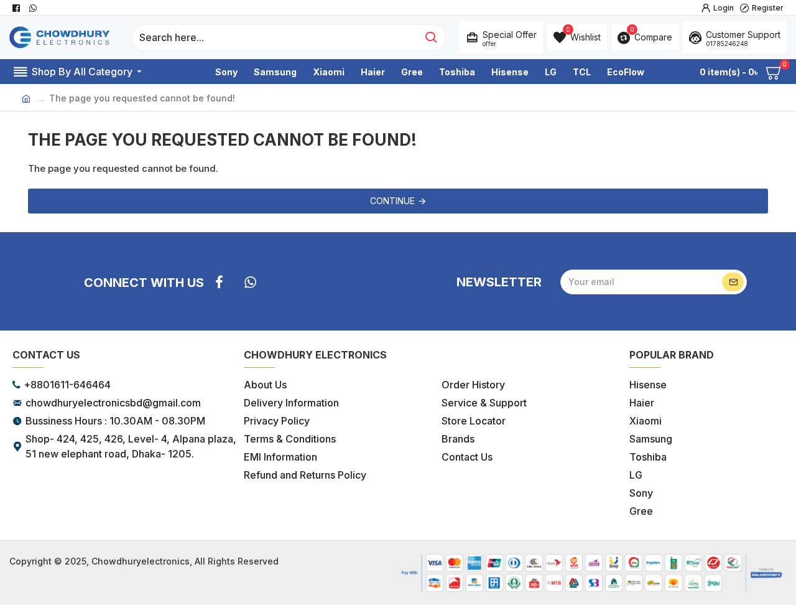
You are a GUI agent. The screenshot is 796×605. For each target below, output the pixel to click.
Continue (392, 200)
